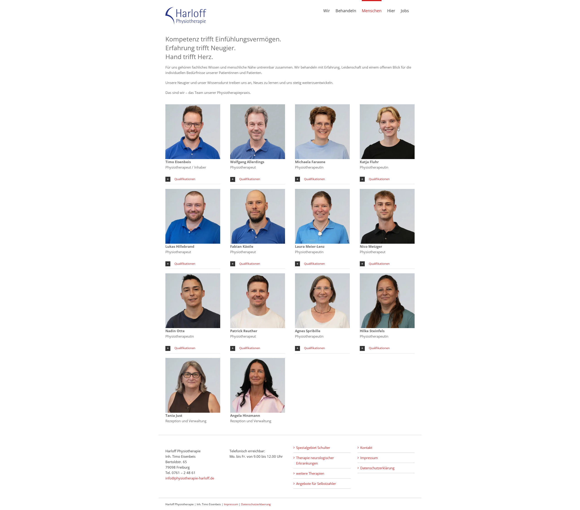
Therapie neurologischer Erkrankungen (315, 460)
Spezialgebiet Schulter (313, 447)
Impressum (369, 457)
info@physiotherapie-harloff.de (189, 478)
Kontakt (366, 447)
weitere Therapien (310, 473)
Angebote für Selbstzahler (316, 483)
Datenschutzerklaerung (256, 504)
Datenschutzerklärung (377, 468)
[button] (192, 179)
